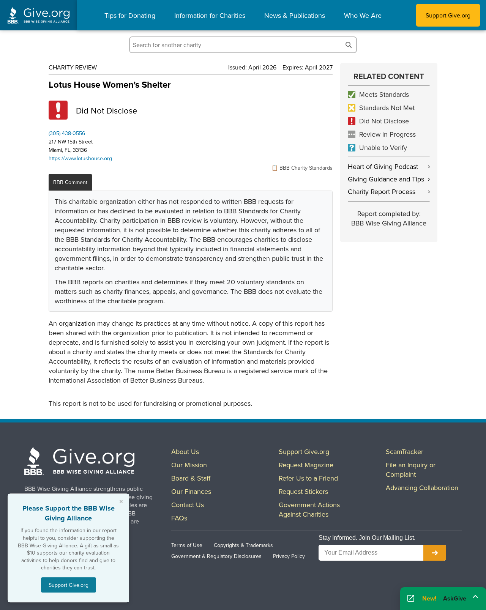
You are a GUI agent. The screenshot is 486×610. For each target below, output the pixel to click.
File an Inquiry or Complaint (411, 469)
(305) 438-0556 (67, 133)
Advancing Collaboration (422, 487)
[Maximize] (475, 596)
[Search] (348, 44)
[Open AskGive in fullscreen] (410, 599)
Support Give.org (448, 15)
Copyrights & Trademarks (243, 545)
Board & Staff (190, 478)
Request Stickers (303, 491)
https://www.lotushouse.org (80, 158)
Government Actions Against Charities (309, 509)
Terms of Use (186, 545)
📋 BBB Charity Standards (302, 168)
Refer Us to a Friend (308, 478)
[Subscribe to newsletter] (434, 553)
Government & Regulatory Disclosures (216, 556)
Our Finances (191, 491)
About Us (185, 451)
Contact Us (187, 504)
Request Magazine (306, 465)
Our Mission (189, 465)
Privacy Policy (289, 556)
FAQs (179, 518)
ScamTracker (404, 451)
